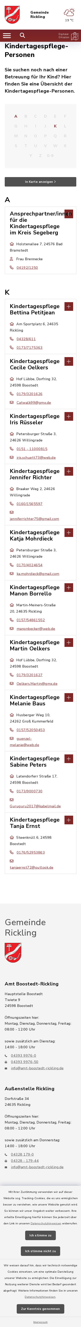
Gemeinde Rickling (39, 14)
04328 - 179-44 (25, 1160)
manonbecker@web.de (36, 628)
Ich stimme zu (40, 1235)
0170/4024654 (30, 565)
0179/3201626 (30, 394)
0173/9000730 (30, 791)
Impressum (40, 1322)
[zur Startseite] (12, 15)
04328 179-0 (22, 1154)
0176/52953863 (31, 852)
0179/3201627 (30, 675)
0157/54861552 (31, 620)
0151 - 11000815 (32, 449)
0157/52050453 (31, 730)
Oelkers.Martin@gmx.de (37, 683)
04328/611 (26, 339)
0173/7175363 (30, 347)
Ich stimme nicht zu (40, 1251)
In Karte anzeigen (39, 182)
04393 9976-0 (23, 1055)
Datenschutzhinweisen (46, 1223)
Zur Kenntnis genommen (40, 1309)
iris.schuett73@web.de (36, 457)
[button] (40, 213)
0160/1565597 (30, 503)
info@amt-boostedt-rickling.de (37, 1068)
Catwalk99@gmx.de (34, 402)
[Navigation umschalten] (7, 35)
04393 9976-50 (25, 1062)
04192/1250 (27, 267)
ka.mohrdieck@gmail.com (38, 573)
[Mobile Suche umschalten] (22, 36)
